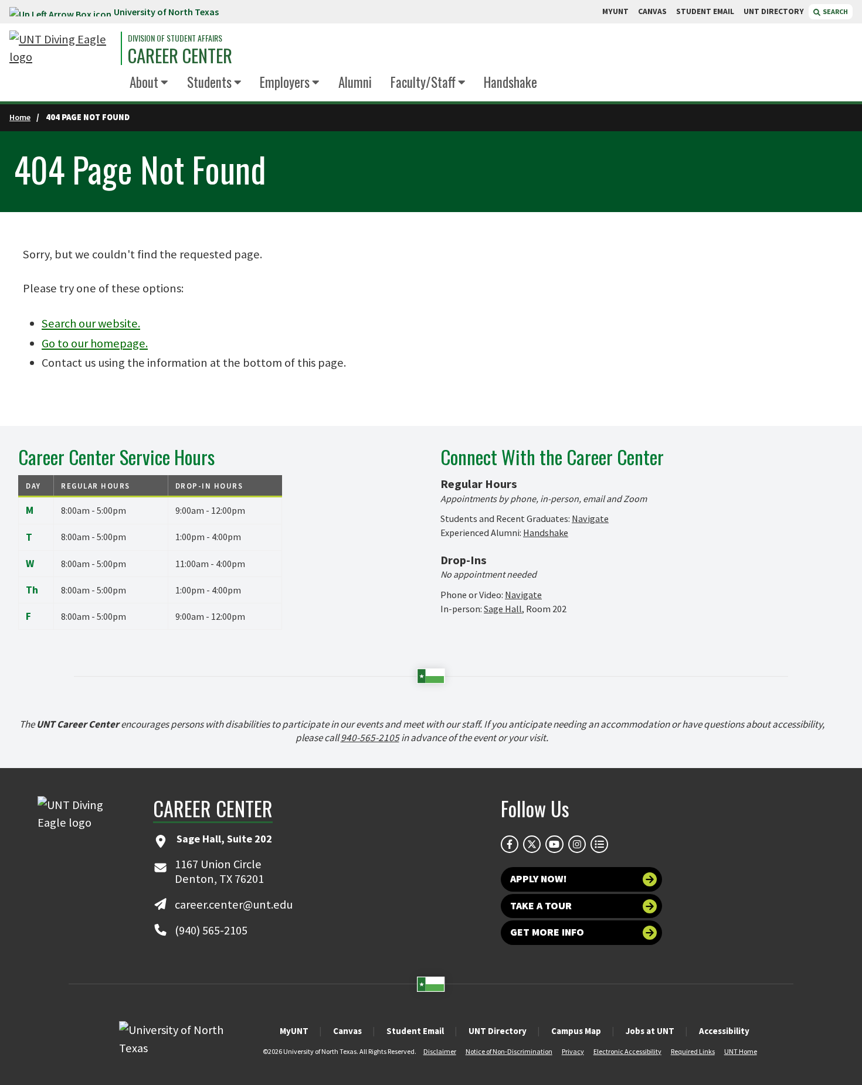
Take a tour (541, 905)
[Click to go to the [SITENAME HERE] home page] (62, 48)
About (144, 82)
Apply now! (538, 878)
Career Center (180, 55)
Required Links (693, 1051)
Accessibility (724, 1030)
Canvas (347, 1030)
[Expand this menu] (164, 83)
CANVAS (652, 11)
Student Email (415, 1030)
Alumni (355, 82)
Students (209, 82)
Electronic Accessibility (627, 1051)
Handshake (510, 82)
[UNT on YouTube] (554, 844)
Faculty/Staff (423, 82)
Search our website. (91, 323)
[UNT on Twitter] (532, 844)
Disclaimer (439, 1051)
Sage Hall (503, 609)
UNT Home (740, 1051)
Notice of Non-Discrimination (509, 1051)
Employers (285, 82)
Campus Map (576, 1030)
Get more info (547, 932)
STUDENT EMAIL (705, 11)
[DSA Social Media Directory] (599, 844)
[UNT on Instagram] (577, 844)
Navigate (590, 518)
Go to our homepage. (95, 343)
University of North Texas (166, 12)
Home (19, 117)
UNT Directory (498, 1030)
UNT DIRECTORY (774, 11)
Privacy (573, 1051)
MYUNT (615, 11)
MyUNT (294, 1030)
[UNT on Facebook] (509, 844)
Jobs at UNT (650, 1030)
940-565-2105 (370, 737)
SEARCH (835, 11)
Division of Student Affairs (175, 38)
